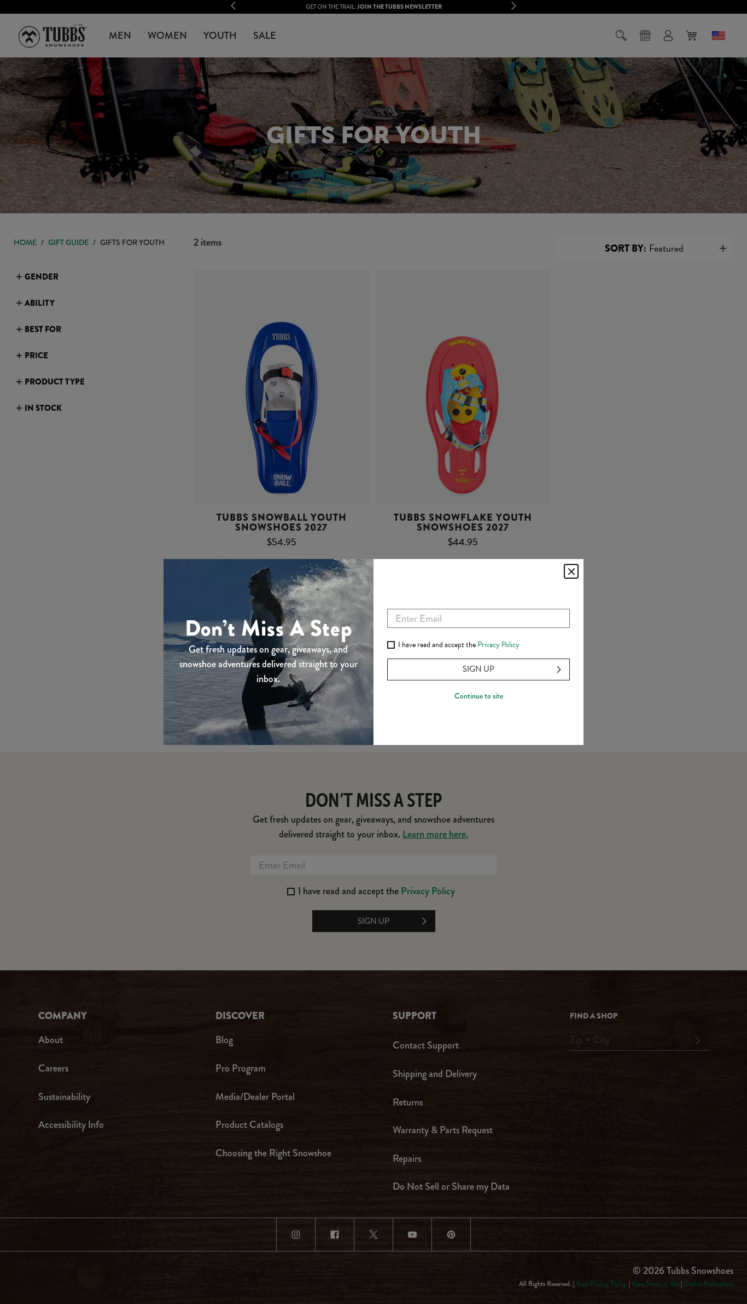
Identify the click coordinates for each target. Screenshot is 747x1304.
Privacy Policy (498, 644)
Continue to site (478, 695)
